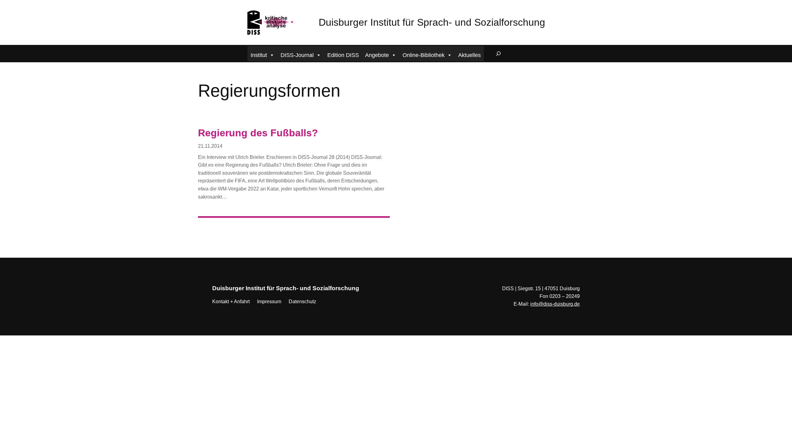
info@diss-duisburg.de (555, 304)
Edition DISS (343, 55)
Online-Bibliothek (423, 55)
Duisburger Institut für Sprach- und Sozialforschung (432, 22)
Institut (259, 55)
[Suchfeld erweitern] (498, 53)
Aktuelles (469, 55)
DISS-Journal (297, 55)
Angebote (377, 55)
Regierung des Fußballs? (258, 132)
